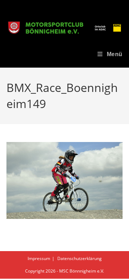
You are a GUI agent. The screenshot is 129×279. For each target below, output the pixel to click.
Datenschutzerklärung (79, 258)
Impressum (39, 258)
